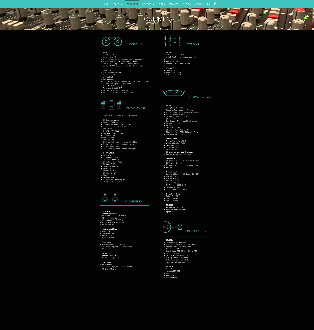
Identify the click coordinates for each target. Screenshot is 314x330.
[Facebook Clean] (214, 3)
